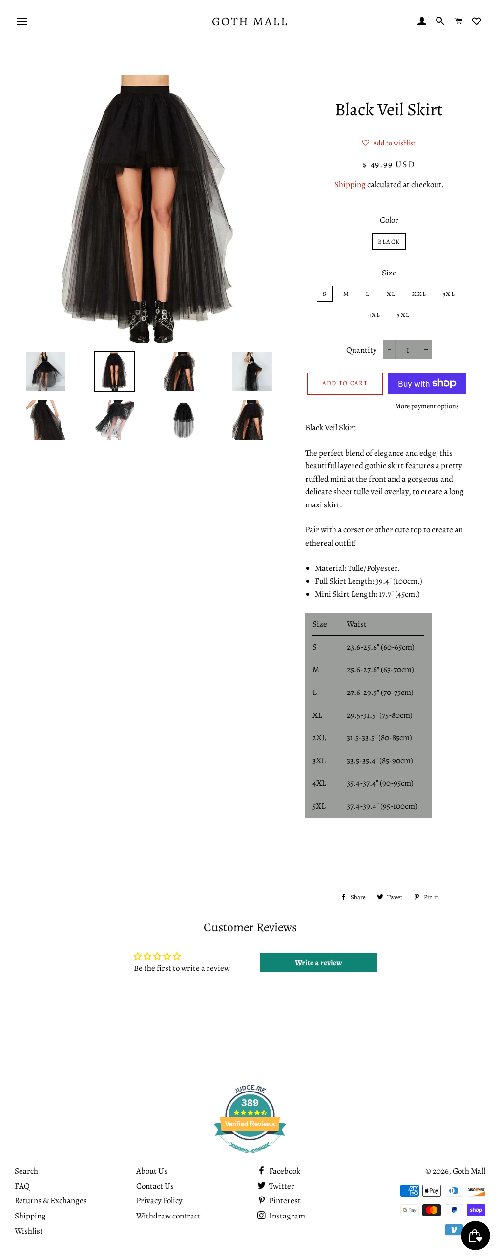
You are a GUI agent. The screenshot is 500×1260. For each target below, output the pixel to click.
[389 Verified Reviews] (250, 1157)
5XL (403, 315)
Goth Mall (250, 21)
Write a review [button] (318, 962)
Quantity (361, 350)
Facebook (284, 1170)
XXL (419, 294)
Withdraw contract (168, 1215)
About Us (151, 1170)
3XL (449, 294)
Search (26, 1170)
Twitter (281, 1186)
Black (389, 241)
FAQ (22, 1186)
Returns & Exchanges (51, 1200)
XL (391, 294)
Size (389, 272)
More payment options (427, 406)
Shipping (350, 184)
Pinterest (284, 1200)
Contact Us (155, 1186)
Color (389, 220)
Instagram (286, 1215)
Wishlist (29, 1231)
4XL (374, 315)
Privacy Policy (159, 1200)
